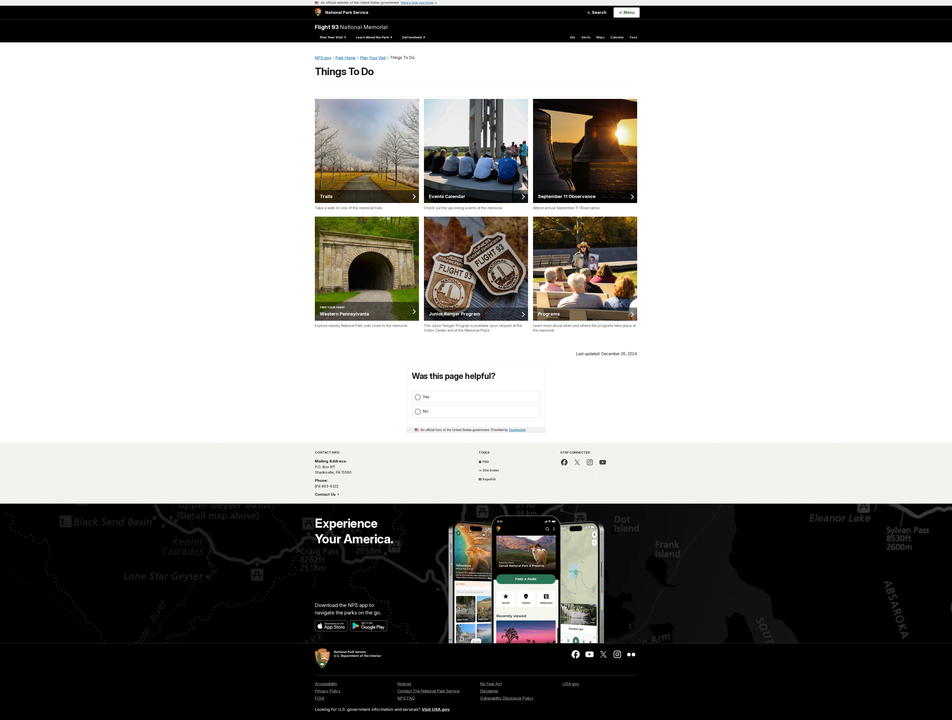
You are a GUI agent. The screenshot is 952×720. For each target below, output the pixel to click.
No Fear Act (491, 683)
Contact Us (326, 494)
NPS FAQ (406, 698)
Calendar (617, 37)
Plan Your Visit (331, 37)
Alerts (585, 37)
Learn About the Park (372, 37)
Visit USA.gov (436, 709)
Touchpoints (517, 429)
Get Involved (412, 37)
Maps (600, 37)
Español (489, 479)
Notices (404, 683)
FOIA (320, 698)
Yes (426, 396)
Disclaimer (489, 691)
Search (598, 12)
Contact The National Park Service (428, 691)
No (425, 411)
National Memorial (351, 27)
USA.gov (571, 683)
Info (572, 37)
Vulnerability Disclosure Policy (507, 698)
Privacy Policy (328, 691)
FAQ (485, 461)
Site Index (490, 470)
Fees (633, 37)
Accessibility (326, 683)
